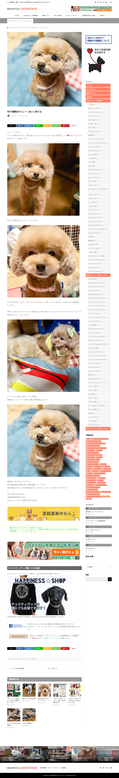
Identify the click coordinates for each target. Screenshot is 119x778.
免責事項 (63, 767)
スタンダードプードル (93, 464)
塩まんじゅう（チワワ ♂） (95, 108)
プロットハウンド (92, 478)
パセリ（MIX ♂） (93, 162)
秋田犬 (89, 498)
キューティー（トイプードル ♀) (20, 21)
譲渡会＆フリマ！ (91, 93)
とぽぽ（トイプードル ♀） (95, 194)
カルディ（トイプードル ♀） (95, 371)
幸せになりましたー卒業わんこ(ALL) (97, 428)
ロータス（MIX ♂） (93, 279)
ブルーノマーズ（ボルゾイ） (95, 233)
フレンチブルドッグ (100, 473)
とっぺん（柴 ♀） (93, 202)
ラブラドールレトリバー (93, 494)
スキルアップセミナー (72, 15)
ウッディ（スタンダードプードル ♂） (97, 309)
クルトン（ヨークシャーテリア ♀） (97, 382)
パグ (89, 471)
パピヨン (95, 471)
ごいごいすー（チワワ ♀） (95, 363)
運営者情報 (43, 767)
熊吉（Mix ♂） (92, 413)
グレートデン (91, 450)
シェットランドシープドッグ (95, 455)
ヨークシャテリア (106, 491)
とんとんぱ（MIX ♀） (94, 154)
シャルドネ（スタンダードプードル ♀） (98, 298)
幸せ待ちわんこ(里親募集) (31, 15)
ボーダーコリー (91, 482)
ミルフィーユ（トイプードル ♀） (96, 221)
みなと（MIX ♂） (93, 394)
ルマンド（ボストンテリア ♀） (96, 217)
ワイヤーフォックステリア (94, 496)
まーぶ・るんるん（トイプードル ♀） (97, 405)
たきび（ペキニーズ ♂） (94, 198)
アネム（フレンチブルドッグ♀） (96, 271)
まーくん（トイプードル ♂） (95, 146)
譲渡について (46, 15)
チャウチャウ (99, 466)
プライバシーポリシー (54, 767)
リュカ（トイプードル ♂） (95, 290)
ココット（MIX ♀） (93, 421)
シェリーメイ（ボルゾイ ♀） (95, 248)
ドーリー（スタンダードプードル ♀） (97, 336)
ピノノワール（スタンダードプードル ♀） (98, 344)
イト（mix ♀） (92, 104)
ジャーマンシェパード (93, 462)
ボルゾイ (101, 480)
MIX (89, 439)
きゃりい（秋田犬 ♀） (94, 409)
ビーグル (90, 473)
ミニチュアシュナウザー (93, 487)
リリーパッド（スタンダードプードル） (98, 359)
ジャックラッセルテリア (93, 459)
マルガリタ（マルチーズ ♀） (95, 378)
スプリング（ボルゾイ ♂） (95, 150)
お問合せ (102, 15)
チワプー (107, 466)
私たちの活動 (57, 15)
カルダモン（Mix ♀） (94, 123)
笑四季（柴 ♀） (92, 135)
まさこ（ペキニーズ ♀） (94, 177)
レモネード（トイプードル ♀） (96, 340)
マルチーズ (90, 485)
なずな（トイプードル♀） (95, 267)
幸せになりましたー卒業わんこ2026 (97, 275)
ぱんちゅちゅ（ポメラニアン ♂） (96, 294)
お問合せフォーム (50, 638)
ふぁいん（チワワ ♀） (94, 386)
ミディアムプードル (101, 485)
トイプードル (33, 659)
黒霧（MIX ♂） (92, 240)
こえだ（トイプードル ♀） (95, 313)
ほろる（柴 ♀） (92, 166)
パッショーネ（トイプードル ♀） (96, 139)
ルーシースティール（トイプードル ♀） (98, 143)
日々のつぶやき (91, 89)
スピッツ (104, 464)
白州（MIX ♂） (92, 236)
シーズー (100, 457)
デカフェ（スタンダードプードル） (97, 259)
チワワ (89, 468)
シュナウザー (91, 457)
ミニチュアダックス (92, 489)
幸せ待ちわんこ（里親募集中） (95, 100)
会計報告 (89, 97)
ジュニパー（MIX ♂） (94, 206)
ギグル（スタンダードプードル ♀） (97, 329)
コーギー (100, 450)
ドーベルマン (107, 468)
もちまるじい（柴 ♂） (94, 244)
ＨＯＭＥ (16, 15)
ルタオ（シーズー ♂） (94, 185)
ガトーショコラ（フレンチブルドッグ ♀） (98, 229)
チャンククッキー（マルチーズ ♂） (97, 302)
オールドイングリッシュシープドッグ (97, 448)
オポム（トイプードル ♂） (95, 367)
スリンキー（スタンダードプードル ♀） (98, 317)
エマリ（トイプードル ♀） (95, 424)
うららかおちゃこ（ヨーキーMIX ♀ (97, 256)
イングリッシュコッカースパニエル (96, 443)
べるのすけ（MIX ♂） (94, 252)
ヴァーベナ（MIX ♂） (94, 398)
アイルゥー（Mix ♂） (94, 390)
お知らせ (89, 85)
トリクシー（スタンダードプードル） (97, 355)
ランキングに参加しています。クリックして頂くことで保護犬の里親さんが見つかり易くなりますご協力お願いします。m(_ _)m (49, 529)
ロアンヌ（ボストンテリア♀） (96, 263)
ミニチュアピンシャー (93, 491)
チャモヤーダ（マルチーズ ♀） (96, 169)
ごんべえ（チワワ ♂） (94, 173)
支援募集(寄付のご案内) (88, 15)
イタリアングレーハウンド (94, 441)
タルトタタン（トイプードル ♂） (97, 112)
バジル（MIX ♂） (93, 158)
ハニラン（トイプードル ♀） (95, 332)
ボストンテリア (91, 480)
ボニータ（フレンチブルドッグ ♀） (97, 352)
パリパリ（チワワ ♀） (94, 417)
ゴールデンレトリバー (93, 452)
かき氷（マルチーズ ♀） (95, 120)
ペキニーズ (102, 478)
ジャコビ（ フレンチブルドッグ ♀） (97, 286)
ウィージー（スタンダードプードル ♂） (98, 305)
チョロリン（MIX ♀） (94, 401)
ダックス (90, 466)
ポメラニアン (102, 482)
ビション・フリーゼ (105, 471)
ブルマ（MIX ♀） (93, 127)
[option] (12, 754)
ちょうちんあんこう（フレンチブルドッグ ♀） (98, 189)
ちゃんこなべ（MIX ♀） (94, 348)
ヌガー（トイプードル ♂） (95, 116)
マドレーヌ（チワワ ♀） (94, 131)
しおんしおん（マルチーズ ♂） (96, 225)
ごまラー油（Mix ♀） (94, 325)
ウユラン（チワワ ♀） (94, 210)
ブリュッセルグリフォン (93, 475)
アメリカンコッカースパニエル (100, 439)
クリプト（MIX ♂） (93, 181)
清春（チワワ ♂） (93, 375)
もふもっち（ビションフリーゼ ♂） (97, 282)
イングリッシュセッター (93, 445)
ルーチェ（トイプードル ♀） (95, 321)
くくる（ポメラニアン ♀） (95, 213)
